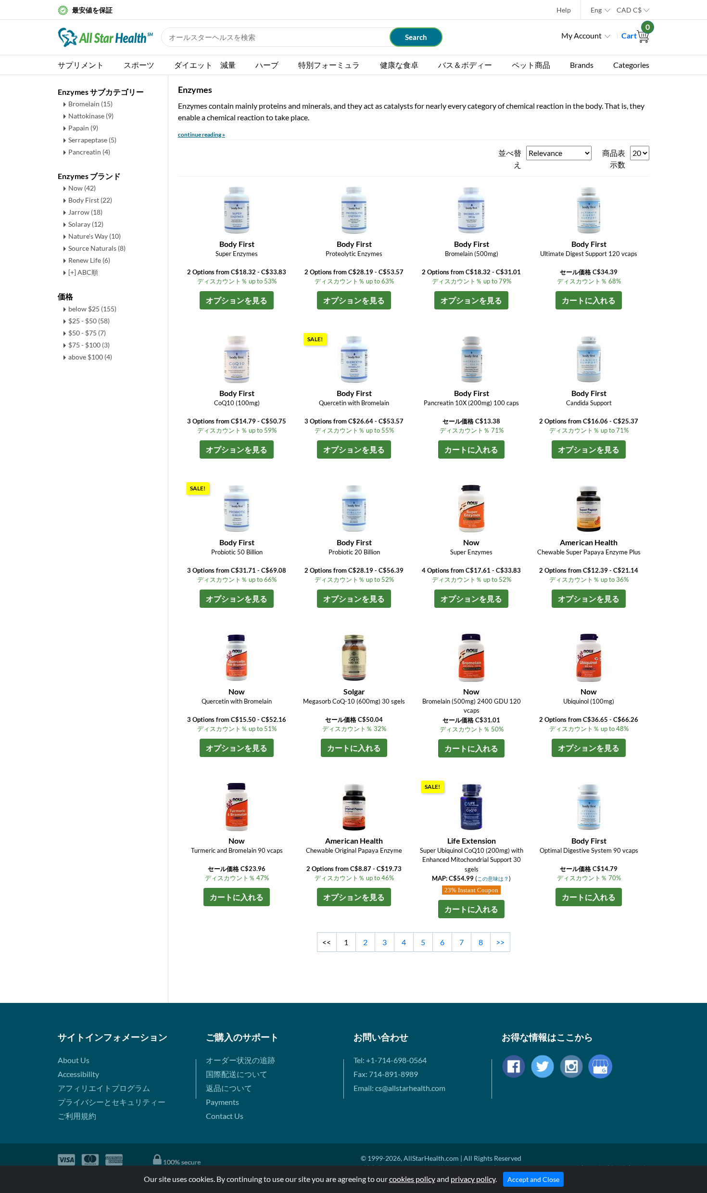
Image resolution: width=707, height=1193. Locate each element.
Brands (581, 64)
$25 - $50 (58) (89, 321)
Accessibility (78, 1073)
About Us (73, 1060)
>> (500, 942)
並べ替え (509, 158)
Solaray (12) (85, 224)
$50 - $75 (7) (87, 333)
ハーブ (266, 64)
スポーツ (139, 64)
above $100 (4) (90, 357)
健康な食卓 (399, 64)
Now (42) (82, 188)
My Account (581, 35)
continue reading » (201, 134)
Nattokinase (91, 116)
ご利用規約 (77, 1115)
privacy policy (473, 1178)
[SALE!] (354, 358)
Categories (631, 64)
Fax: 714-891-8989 (386, 1073)
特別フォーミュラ (329, 64)
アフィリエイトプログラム (104, 1087)
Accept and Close (533, 1179)
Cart (635, 35)
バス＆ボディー (465, 64)
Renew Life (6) (89, 260)
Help (563, 10)
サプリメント (81, 64)
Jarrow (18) (85, 212)
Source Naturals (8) (97, 248)
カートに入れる (589, 300)
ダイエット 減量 (205, 64)
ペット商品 (531, 64)
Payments (222, 1101)
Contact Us (224, 1115)
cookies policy (412, 1178)
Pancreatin (89, 152)
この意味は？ (493, 878)
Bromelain (90, 104)
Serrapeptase (92, 140)
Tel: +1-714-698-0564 (390, 1060)
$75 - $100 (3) (89, 345)
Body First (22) (90, 200)
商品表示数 (613, 158)
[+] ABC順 (83, 272)
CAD (629, 10)
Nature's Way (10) (94, 236)
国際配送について (236, 1073)
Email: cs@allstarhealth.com (399, 1087)
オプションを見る (236, 300)
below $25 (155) (92, 309)
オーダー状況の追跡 (240, 1060)
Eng (596, 10)
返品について (229, 1087)
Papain (83, 128)
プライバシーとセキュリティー (111, 1101)
